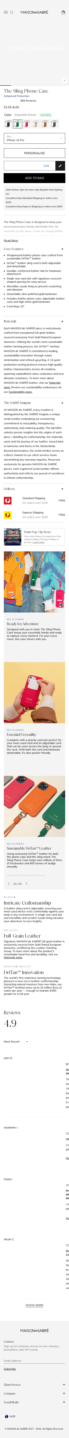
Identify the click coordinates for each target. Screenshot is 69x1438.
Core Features (13, 249)
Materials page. (13, 957)
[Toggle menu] (6, 12)
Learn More (39, 542)
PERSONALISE (34, 153)
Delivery (9, 489)
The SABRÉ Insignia (17, 403)
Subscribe (10, 1368)
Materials (10, 321)
